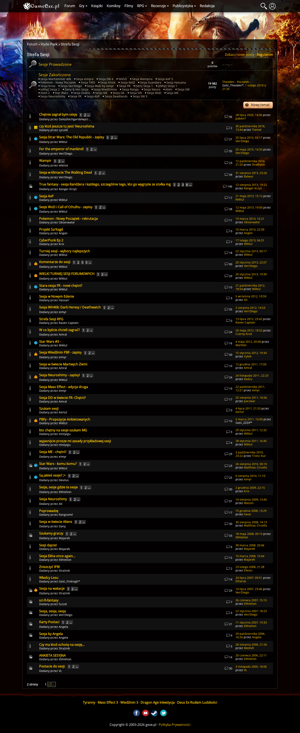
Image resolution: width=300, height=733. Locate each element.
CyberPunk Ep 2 (51, 240)
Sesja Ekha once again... (57, 556)
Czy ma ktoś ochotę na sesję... (62, 644)
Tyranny (89, 702)
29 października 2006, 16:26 (250, 635)
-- (223, 64)
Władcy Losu (48, 577)
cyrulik (63, 130)
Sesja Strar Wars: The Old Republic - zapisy (71, 137)
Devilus (64, 480)
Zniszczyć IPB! (49, 567)
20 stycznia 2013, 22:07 (251, 262)
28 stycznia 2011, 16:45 (251, 441)
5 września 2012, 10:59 (251, 296)
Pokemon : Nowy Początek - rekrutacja (68, 218)
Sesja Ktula (107, 82)
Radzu (248, 379)
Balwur (248, 176)
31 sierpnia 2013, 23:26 (251, 173)
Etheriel (241, 581)
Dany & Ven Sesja (76, 89)
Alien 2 (45, 93)
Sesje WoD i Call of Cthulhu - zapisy (65, 207)
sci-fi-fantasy (48, 600)
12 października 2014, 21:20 (250, 162)
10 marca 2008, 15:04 (250, 556)
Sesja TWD (88, 82)
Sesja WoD (128, 82)
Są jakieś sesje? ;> (52, 475)
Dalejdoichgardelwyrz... (75, 119)
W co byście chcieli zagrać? (59, 330)
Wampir (45, 160)
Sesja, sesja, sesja (52, 611)
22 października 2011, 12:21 (250, 388)
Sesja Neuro (152, 89)
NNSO (123, 79)
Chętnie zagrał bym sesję (58, 114)
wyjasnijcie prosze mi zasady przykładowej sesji (75, 441)
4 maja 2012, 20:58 (248, 342)
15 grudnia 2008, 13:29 (251, 511)
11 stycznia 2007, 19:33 (251, 622)
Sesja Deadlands (116, 96)
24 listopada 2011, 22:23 (252, 375)
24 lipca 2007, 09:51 (249, 578)
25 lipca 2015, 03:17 (249, 137)
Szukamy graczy (51, 533)
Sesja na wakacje (52, 588)
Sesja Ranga (130, 89)
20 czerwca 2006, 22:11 (251, 655)
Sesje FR (75, 96)
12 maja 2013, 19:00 (249, 207)
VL (60, 671)
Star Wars (61, 93)
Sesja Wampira (142, 79)
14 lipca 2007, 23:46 (249, 589)
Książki (97, 6)
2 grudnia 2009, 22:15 (250, 488)
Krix (61, 244)
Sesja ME (101, 93)
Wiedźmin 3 (129, 702)
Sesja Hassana (176, 82)
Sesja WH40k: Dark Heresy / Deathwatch (70, 307)
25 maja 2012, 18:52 (249, 330)
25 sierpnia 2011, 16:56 (251, 397)
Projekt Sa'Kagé (51, 229)
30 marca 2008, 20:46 (250, 545)
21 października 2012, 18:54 (250, 287)
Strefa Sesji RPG (51, 319)
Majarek (64, 538)
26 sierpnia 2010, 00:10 (251, 464)
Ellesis (248, 570)
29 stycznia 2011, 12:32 (251, 430)
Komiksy (114, 6)
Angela (63, 627)
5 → (88, 262)
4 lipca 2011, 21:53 (248, 408)
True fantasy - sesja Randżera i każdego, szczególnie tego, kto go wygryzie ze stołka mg (105, 184)
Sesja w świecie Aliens (55, 521)
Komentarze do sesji (54, 262)
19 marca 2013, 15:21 (250, 219)
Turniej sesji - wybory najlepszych (64, 251)
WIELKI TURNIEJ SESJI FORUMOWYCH (66, 273)
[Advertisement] (150, 25)
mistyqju (65, 434)
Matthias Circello (255, 467)
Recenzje (158, 6)
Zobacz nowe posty (239, 54)
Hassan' (64, 300)
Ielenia (63, 165)
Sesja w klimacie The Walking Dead (65, 172)
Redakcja (207, 6)
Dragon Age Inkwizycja (158, 702)
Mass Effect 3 (108, 702)
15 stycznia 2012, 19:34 (251, 353)
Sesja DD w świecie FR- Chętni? (62, 397)
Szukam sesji (49, 408)
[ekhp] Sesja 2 (50, 89)
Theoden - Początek (235, 82)
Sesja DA (118, 93)
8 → (189, 184)
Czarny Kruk (244, 334)
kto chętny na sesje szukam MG (63, 430)
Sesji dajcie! (48, 545)
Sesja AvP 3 (165, 79)
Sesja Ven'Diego (71, 86)
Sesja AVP (93, 96)
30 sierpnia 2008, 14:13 (251, 522)
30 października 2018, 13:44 (250, 128)
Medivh (249, 648)
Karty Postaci (49, 622)
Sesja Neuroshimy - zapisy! (59, 375)
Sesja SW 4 (106, 79)
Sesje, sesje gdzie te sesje (58, 487)
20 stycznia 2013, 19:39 (251, 274)
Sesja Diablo (81, 93)
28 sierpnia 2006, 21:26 (251, 644)
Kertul (63, 412)
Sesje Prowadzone (55, 64)
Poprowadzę (48, 511)
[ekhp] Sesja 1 (167, 86)
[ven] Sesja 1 (144, 86)
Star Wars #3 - (50, 341)
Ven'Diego (242, 141)
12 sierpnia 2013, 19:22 (251, 185)
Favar (247, 514)
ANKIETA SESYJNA (52, 655)
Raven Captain (69, 323)
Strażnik (64, 570)
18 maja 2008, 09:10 (249, 534)
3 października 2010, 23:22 (249, 454)
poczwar (249, 401)
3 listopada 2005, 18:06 (251, 666)
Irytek (247, 356)
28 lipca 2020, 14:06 (249, 115)
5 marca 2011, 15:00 (249, 419)
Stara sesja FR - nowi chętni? (60, 285)
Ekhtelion (65, 492)
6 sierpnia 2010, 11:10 (250, 476)
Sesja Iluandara (150, 82)
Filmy (128, 6)
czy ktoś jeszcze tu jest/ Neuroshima (66, 126)
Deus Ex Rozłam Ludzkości (197, 702)
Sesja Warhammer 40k (55, 79)
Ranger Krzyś (68, 189)
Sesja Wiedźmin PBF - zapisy (60, 352)
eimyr (63, 312)
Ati (246, 300)
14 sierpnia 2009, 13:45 (251, 499)
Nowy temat (260, 105)
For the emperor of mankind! (61, 149)
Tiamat (256, 130)
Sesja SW (183, 89)
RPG (140, 6)
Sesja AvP (46, 196)
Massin (249, 503)
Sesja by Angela (51, 633)
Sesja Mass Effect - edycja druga (63, 387)
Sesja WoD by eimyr (100, 86)
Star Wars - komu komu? (58, 463)
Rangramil (66, 515)
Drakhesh (258, 164)
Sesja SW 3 (140, 96)
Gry (81, 6)
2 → (87, 115)
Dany (62, 526)
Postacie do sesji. (52, 666)
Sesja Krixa (47, 86)
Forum (69, 6)
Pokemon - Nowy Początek (58, 82)
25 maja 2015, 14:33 (249, 149)
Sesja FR (124, 86)
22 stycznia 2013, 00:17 (251, 251)
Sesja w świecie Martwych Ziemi (63, 364)
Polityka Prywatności (174, 724)
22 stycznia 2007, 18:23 (251, 611)
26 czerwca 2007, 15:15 (251, 600)
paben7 (241, 118)
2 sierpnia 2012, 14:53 (250, 308)
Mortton (241, 345)
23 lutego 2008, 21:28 (250, 567)
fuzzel (63, 604)
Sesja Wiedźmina (105, 89)
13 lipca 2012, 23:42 (249, 319)
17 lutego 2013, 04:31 (250, 240)
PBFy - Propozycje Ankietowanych (64, 419)
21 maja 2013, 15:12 (249, 196)
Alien (168, 89)
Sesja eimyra (84, 79)
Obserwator (67, 222)
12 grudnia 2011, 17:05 (251, 364)
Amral (63, 334)
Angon (63, 233)
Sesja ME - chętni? (52, 452)
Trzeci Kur (259, 456)
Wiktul (63, 142)
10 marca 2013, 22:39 (250, 229)
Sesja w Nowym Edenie (56, 296)
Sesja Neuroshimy (52, 96)
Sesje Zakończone (55, 74)
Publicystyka (183, 6)
